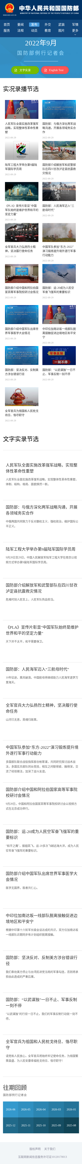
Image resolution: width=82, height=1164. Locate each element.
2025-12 (10, 1125)
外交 (48, 24)
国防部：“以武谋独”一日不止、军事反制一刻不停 (58, 372)
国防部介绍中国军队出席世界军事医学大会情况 (21, 331)
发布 (34, 24)
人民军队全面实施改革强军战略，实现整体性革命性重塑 (21, 128)
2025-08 (71, 1125)
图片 (61, 30)
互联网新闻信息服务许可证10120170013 (42, 1156)
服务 (7, 30)
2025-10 (41, 1125)
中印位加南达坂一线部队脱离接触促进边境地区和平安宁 (59, 333)
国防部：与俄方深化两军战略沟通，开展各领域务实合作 (59, 128)
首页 (7, 24)
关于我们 (49, 1148)
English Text (56, 70)
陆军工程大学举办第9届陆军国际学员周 (21, 166)
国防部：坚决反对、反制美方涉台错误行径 (21, 372)
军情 (75, 24)
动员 (34, 30)
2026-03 (56, 1109)
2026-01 (71, 1109)
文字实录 (25, 70)
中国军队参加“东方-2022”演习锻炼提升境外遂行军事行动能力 (59, 251)
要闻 (20, 24)
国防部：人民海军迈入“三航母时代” (58, 207)
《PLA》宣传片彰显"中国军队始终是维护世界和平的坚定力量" (21, 210)
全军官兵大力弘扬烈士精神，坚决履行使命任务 (20, 249)
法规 (20, 30)
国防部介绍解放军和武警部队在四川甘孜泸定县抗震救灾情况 (59, 169)
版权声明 (35, 1148)
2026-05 (25, 1109)
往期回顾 (15, 1087)
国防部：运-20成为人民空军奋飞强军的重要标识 (58, 290)
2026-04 (41, 1109)
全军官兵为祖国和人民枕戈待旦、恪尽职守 (21, 413)
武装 (61, 24)
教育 (48, 30)
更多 (75, 30)
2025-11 (25, 1125)
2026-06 (10, 1109)
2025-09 (56, 1125)
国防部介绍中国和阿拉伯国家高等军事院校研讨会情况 (21, 290)
